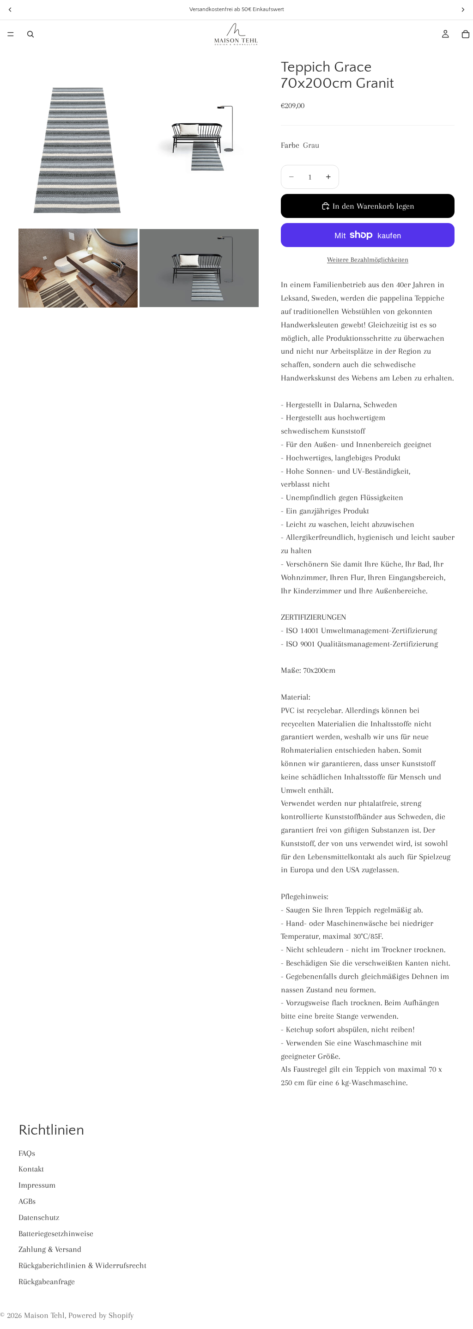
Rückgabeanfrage (46, 1281)
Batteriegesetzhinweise (55, 1233)
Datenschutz (38, 1217)
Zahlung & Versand (49, 1249)
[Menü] (10, 34)
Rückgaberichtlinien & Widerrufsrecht (82, 1265)
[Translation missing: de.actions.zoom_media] (78, 137)
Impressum (36, 1185)
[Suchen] (30, 34)
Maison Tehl (44, 1315)
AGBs (27, 1201)
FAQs (26, 1153)
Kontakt (31, 1168)
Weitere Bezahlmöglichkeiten (367, 259)
